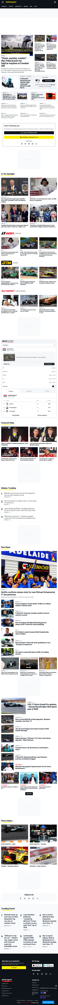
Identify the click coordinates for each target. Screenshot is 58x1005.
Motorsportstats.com (7, 993)
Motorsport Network (26, 1002)
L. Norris (11, 403)
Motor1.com (4, 986)
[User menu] (54, 2)
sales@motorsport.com (37, 989)
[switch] (53, 386)
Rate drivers (15, 415)
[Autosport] (8, 291)
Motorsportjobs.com (6, 988)
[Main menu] (3, 2)
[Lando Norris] (7, 404)
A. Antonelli (12, 411)
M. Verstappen (13, 407)
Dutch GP (10, 349)
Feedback (34, 982)
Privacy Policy (37, 1000)
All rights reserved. (36, 1002)
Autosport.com (5, 990)
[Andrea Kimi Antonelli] (7, 411)
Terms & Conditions (21, 1000)
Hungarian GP (12, 395)
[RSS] (36, 144)
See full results (42, 415)
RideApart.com (5, 995)
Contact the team (36, 987)
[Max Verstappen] (7, 407)
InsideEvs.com (5, 983)
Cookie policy (30, 1000)
